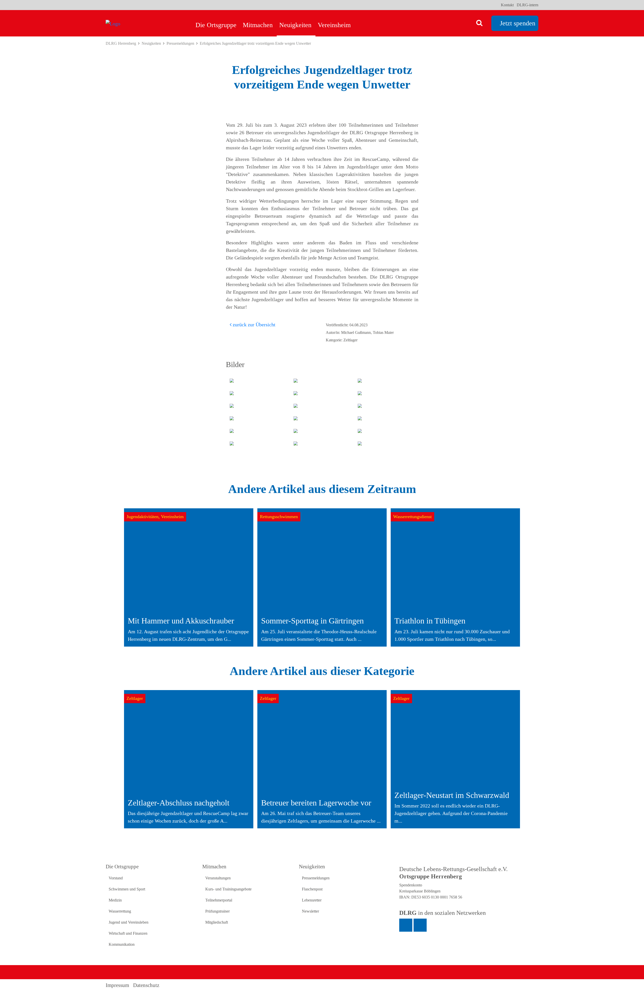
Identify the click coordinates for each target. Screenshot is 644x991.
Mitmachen (258, 25)
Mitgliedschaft (216, 922)
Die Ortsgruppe (215, 25)
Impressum (117, 985)
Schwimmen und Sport (127, 889)
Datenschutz (146, 985)
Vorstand (116, 878)
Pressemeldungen (180, 43)
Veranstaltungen (218, 878)
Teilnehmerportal (218, 900)
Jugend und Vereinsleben (128, 922)
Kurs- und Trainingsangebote (228, 889)
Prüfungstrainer (217, 911)
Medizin (115, 900)
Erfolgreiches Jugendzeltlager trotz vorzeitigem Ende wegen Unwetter (255, 43)
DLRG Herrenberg (121, 43)
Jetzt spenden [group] (517, 23)
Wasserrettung (120, 911)
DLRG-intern (527, 5)
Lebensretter (311, 900)
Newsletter (310, 911)
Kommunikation (122, 944)
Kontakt (507, 5)
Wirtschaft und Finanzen (128, 933)
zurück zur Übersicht (253, 324)
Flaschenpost (312, 889)
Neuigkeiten (295, 25)
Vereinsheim (334, 25)
